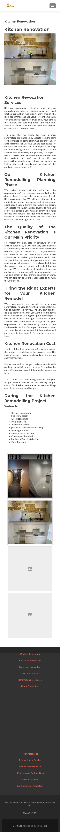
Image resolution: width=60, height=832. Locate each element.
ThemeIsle (42, 825)
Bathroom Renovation (30, 666)
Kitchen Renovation (30, 654)
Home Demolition (30, 686)
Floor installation (30, 753)
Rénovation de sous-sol (30, 766)
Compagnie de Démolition (30, 785)
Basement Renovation (30, 660)
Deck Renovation (30, 673)
